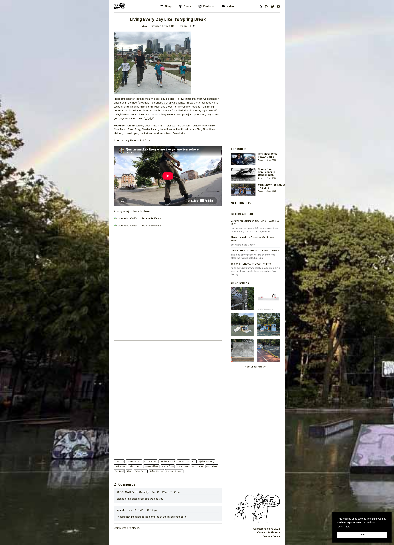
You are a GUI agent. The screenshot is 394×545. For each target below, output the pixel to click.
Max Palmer (211, 466)
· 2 (190, 26)
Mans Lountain (239, 237)
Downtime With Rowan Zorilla (267, 155)
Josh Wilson (168, 466)
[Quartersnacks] (119, 6)
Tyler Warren (156, 471)
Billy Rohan (150, 461)
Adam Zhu (119, 461)
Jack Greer (120, 466)
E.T (193, 461)
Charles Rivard (167, 461)
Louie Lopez (183, 466)
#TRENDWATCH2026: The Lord (271, 186)
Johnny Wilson (151, 466)
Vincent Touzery (174, 471)
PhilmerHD (237, 250)
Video (144, 26)
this (141, 211)
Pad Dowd (119, 471)
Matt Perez (197, 466)
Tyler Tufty (141, 471)
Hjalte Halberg (206, 461)
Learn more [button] (344, 526)
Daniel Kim (183, 461)
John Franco (135, 466)
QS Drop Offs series (172, 102)
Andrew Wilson (134, 461)
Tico (129, 471)
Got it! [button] (362, 534)
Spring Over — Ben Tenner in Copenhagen (267, 172)
